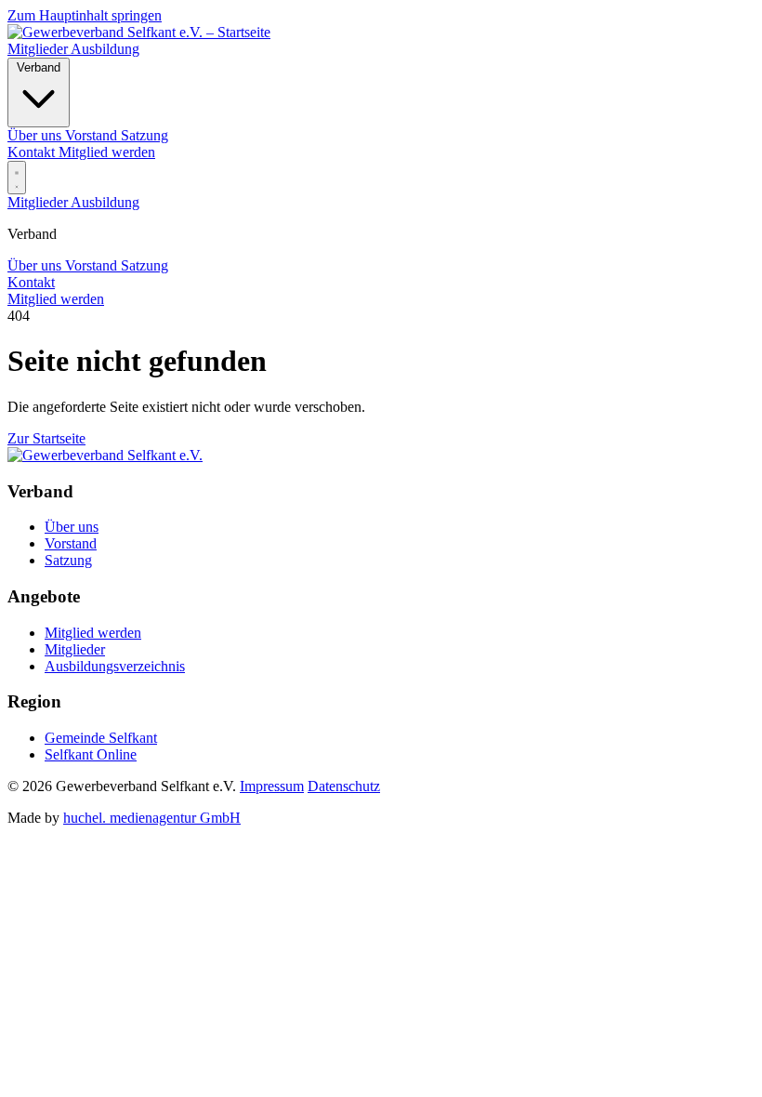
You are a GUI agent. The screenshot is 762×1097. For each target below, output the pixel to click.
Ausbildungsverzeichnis (115, 666)
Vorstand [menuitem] (93, 135)
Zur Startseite (46, 438)
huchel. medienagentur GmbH (152, 818)
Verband (38, 67)
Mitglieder (39, 49)
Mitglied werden (107, 152)
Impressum (272, 786)
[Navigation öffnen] (16, 177)
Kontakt (33, 152)
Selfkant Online (91, 754)
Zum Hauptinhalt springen (84, 15)
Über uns (36, 265)
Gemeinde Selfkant (101, 738)
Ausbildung (105, 49)
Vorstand (93, 265)
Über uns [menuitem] (36, 135)
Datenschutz (344, 786)
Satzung (144, 265)
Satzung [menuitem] (144, 135)
